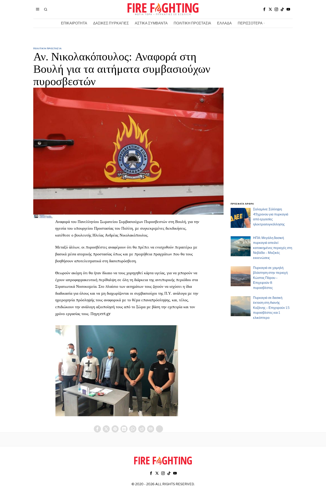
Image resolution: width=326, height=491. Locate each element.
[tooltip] (264, 9)
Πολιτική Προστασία (47, 48)
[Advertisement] (262, 127)
